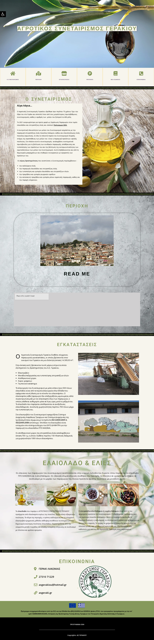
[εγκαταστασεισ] (64, 73)
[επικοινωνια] (141, 73)
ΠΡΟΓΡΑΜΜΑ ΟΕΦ (77, 624)
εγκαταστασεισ (64, 79)
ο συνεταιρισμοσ (13, 79)
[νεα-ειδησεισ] (115, 73)
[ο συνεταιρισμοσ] (13, 73)
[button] (3, 14)
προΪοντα (89, 79)
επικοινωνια (141, 79)
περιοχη (38, 79)
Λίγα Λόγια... (24, 105)
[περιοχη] (38, 73)
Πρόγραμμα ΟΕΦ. (60, 125)
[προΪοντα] (90, 73)
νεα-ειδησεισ (115, 79)
